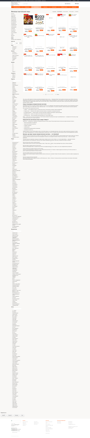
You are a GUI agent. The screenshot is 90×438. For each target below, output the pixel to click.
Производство (13, 27)
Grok (22, 415)
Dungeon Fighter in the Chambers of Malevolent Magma (73, 48)
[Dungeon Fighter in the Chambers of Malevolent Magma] (73, 40)
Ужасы (12, 36)
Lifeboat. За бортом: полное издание (73, 29)
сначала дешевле (65, 11)
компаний (69, 105)
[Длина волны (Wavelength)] (50, 59)
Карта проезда (70, 428)
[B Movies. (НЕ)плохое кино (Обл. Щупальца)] (39, 79)
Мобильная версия (14, 432)
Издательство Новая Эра (21, 0)
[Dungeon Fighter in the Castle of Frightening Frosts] (39, 59)
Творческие (13, 31)
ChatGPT (3, 415)
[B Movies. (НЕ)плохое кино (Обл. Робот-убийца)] (28, 79)
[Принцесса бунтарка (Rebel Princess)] (50, 40)
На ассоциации (14, 32)
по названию (76, 11)
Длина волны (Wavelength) (51, 68)
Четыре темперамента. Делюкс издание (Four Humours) (62, 29)
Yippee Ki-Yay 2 (73, 87)
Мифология (13, 16)
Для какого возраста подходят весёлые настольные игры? (32, 145)
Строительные (13, 25)
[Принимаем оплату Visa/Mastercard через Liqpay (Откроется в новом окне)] (16, 430)
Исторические (13, 19)
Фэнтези (12, 13)
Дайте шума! (62, 47)
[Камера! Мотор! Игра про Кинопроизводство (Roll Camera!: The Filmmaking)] (39, 20)
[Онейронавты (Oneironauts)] (73, 59)
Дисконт (27, 0)
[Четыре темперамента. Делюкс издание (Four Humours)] (62, 20)
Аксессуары (35, 421)
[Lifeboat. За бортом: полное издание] (73, 20)
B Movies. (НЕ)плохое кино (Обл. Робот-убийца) (28, 88)
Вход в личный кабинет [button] (49, 421)
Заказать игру (44, 0)
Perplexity (16, 415)
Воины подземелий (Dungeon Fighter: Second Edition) (28, 49)
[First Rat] (50, 20)
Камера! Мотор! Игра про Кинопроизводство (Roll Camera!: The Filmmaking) (39, 29)
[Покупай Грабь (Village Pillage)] (62, 59)
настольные (33, 100)
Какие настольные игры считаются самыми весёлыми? (31, 142)
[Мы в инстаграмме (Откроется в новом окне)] (49, 0)
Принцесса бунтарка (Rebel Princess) (50, 48)
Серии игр (24, 425)
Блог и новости (15, 0)
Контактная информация (37, 0)
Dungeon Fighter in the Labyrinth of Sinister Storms (28, 68)
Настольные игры (25, 421)
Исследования (13, 21)
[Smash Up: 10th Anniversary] (62, 79)
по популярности (59, 11)
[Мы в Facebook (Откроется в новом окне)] (46, 0)
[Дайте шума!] (62, 40)
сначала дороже (71, 11)
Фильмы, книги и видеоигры (16, 39)
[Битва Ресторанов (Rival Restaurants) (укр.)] (28, 20)
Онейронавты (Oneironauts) (73, 68)
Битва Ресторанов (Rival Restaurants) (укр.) (28, 29)
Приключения (13, 20)
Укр (69, 0)
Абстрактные (13, 23)
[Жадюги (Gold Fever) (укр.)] (39, 40)
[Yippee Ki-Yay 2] (73, 79)
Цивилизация (13, 17)
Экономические (14, 24)
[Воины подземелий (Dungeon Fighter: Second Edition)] (28, 40)
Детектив (12, 35)
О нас (12, 0)
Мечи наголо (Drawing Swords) (50, 89)
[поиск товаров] (61, 4)
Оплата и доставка (31, 0)
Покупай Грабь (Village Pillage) (62, 68)
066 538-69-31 (67, 3)
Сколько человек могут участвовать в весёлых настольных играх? (33, 148)
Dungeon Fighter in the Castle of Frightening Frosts (39, 68)
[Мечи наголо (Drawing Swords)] (50, 79)
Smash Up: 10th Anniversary (62, 87)
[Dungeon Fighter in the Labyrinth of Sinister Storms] (28, 59)
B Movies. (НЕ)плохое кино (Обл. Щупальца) (39, 88)
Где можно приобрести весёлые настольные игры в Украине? (32, 152)
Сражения (13, 28)
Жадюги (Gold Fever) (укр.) (39, 48)
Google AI (10, 415)
